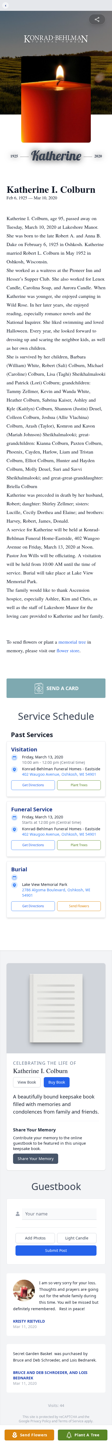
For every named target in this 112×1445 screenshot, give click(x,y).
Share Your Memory (36, 1158)
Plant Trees (79, 785)
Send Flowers (79, 906)
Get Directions (33, 785)
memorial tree (72, 642)
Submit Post (56, 1250)
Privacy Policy (40, 1421)
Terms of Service (70, 1421)
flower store (68, 650)
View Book (27, 1082)
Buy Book (56, 1082)
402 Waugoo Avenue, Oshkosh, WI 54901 (59, 774)
